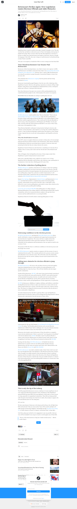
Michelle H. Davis (24, 14)
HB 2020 (54, 339)
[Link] (16, 66)
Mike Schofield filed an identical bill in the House (35, 176)
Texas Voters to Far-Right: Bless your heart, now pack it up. (29, 461)
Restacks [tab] (25, 442)
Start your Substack (35, 503)
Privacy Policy (47, 495)
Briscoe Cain (31, 347)
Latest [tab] (22, 456)
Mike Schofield (39, 347)
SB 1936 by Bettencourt (23, 265)
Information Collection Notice (38, 495)
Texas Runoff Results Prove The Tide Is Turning (31, 467)
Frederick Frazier (41, 179)
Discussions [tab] (27, 456)
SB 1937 (34, 273)
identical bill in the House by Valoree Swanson (29, 117)
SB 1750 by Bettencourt (36, 342)
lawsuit (26, 80)
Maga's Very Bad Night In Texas (26, 459)
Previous (22, 434)
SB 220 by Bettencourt (23, 115)
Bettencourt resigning (34, 78)
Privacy (37, 501)
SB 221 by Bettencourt (23, 350)
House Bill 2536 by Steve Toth (45, 235)
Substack (33, 506)
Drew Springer (25, 179)
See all (20, 484)
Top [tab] (19, 456)
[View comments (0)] (23, 18)
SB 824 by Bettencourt (23, 168)
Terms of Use (44, 493)
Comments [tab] (21, 442)
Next (55, 434)
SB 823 (33, 336)
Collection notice (46, 501)
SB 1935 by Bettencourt (23, 251)
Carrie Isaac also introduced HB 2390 (27, 189)
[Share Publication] (63, 2)
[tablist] (23, 442)
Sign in (73, 2)
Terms (41, 501)
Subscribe (68, 2)
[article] (38, 462)
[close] (49, 477)
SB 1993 (20, 283)
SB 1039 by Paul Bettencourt (25, 235)
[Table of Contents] (1, 254)
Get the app (44, 503)
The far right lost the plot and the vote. (25, 469)
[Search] (61, 2)
